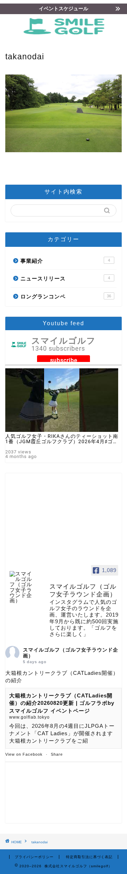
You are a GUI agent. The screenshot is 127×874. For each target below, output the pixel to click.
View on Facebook (24, 754)
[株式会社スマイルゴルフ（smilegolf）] (66, 35)
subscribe (63, 360)
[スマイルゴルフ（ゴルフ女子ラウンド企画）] (23, 587)
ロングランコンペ (65, 296)
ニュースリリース (65, 278)
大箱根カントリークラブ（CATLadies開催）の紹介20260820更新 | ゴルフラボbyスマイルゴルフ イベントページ (61, 703)
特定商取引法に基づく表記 (89, 857)
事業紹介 (65, 261)
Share (57, 754)
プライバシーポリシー (34, 857)
